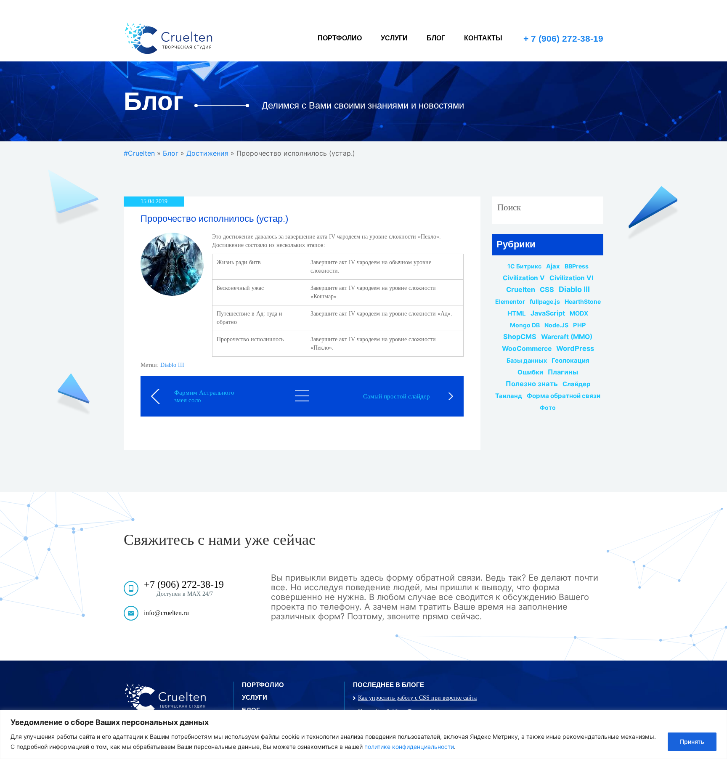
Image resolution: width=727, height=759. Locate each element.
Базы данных (527, 360)
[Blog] (302, 396)
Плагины (563, 372)
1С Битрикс (524, 266)
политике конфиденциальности (409, 746)
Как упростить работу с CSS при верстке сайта (417, 698)
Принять (692, 741)
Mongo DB (525, 325)
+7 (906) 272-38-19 (184, 584)
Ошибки (530, 372)
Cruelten (520, 289)
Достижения (207, 153)
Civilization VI (571, 278)
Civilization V (524, 278)
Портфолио (340, 38)
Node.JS (556, 325)
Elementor (510, 302)
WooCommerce (527, 349)
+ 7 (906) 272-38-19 (563, 38)
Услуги (394, 38)
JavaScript (548, 313)
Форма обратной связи (563, 396)
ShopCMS (519, 336)
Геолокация (570, 360)
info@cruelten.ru (166, 612)
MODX (579, 313)
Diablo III (172, 365)
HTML (516, 313)
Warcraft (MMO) (566, 337)
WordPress (575, 348)
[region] (363, 734)
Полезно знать (532, 384)
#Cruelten (139, 153)
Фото (548, 408)
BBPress (577, 266)
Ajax (553, 266)
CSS (547, 289)
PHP (579, 325)
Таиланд (508, 396)
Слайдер (576, 384)
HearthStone (583, 302)
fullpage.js (545, 302)
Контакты (483, 38)
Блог (436, 38)
